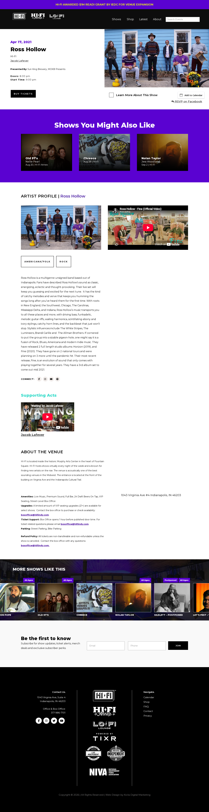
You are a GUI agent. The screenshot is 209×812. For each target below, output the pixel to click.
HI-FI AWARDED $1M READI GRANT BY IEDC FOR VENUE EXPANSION (104, 4)
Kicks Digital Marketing (137, 794)
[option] (40, 598)
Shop (130, 19)
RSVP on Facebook (188, 101)
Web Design (112, 794)
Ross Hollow (72, 196)
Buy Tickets (23, 93)
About (157, 19)
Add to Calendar (193, 95)
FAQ (146, 706)
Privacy (148, 715)
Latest (143, 19)
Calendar (149, 697)
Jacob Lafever (19, 60)
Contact (148, 711)
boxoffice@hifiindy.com (75, 524)
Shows (116, 19)
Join (178, 645)
